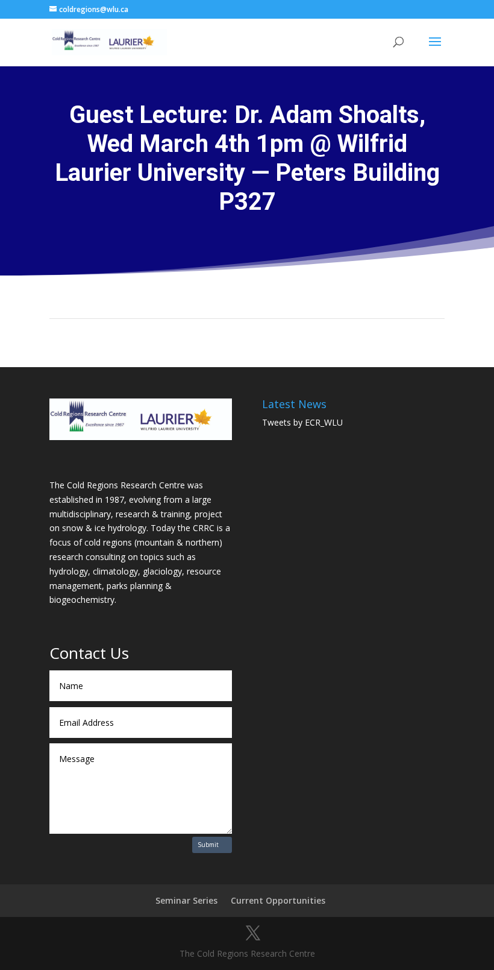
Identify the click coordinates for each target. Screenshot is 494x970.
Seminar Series (186, 900)
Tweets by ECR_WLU (302, 422)
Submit (208, 844)
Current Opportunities (278, 900)
